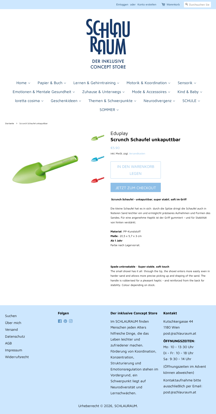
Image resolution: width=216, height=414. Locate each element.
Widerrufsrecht (17, 357)
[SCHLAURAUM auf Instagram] (71, 321)
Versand (11, 329)
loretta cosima (28, 100)
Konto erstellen (147, 4)
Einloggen (122, 4)
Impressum (13, 350)
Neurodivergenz (158, 100)
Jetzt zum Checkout (135, 187)
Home (22, 82)
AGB (8, 343)
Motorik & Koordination (147, 82)
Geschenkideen (65, 100)
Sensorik (186, 82)
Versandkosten (137, 153)
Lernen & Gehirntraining (95, 82)
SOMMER (108, 109)
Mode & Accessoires (150, 91)
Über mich (13, 323)
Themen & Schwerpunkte (111, 100)
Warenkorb (173, 4)
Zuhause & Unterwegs (102, 91)
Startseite (9, 123)
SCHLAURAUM (125, 406)
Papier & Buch (51, 82)
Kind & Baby (189, 91)
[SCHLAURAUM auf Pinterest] (65, 321)
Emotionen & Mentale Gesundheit (42, 91)
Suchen (11, 316)
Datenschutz (15, 336)
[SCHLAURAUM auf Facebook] (60, 321)
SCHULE (190, 100)
